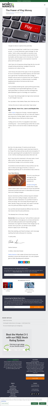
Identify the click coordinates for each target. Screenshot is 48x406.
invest (13, 112)
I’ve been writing (31, 184)
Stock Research (13, 387)
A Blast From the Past (7, 320)
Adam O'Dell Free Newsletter (12, 390)
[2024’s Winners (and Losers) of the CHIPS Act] (29, 285)
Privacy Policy (12, 393)
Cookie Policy (12, 395)
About (13, 385)
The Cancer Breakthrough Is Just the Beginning (12, 325)
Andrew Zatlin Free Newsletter (13, 392)
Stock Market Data (12, 389)
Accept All (34, 403)
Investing (21, 12)
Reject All (42, 403)
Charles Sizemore (12, 12)
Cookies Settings (5, 403)
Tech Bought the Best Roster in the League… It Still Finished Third (16, 323)
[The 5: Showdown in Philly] (8, 285)
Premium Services (12, 386)
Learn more (17, 368)
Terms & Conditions (13, 396)
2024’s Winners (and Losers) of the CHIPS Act (29, 291)
